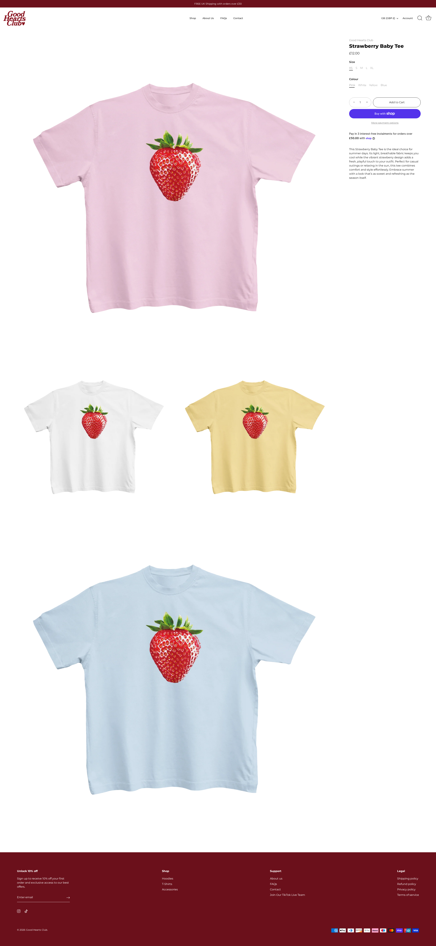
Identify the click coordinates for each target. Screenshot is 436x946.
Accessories (170, 889)
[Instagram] (18, 910)
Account (408, 18)
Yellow (373, 85)
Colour (353, 79)
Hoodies (167, 878)
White (362, 85)
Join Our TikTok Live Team (287, 895)
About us (276, 878)
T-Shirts (167, 884)
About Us (208, 18)
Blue (384, 85)
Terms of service (408, 895)
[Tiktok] (26, 910)
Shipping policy (407, 878)
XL (371, 68)
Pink (352, 85)
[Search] (420, 18)
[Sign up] (68, 897)
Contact (238, 18)
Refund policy (406, 884)
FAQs (223, 18)
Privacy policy (406, 889)
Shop (193, 18)
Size (352, 62)
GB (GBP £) (388, 18)
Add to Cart (397, 102)
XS (351, 68)
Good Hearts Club (361, 40)
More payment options (385, 122)
